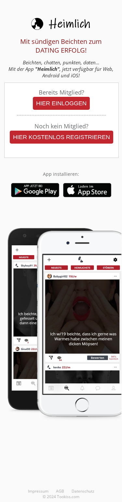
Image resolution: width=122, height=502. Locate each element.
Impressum (38, 491)
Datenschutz (83, 491)
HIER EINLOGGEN (61, 103)
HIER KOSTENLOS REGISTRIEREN (61, 137)
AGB (60, 491)
